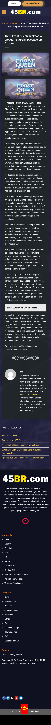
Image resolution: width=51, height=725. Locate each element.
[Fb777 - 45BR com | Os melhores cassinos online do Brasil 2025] (25, 12)
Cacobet (8, 548)
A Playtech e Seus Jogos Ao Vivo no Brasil (20, 445)
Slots (6, 597)
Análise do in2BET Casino (13, 440)
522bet (7, 552)
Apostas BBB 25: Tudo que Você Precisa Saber (23, 458)
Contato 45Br (10, 570)
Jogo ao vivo (10, 601)
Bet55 (7, 561)
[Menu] (4, 12)
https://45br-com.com (29, 395)
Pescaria (14, 23)
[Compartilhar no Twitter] (23, 358)
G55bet (7, 544)
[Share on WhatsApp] (14, 358)
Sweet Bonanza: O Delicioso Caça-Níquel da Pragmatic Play (21, 451)
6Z (5, 557)
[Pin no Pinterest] (32, 358)
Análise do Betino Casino (13, 435)
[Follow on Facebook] (4, 698)
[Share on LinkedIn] (37, 358)
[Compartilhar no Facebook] (19, 358)
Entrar (14, 4)
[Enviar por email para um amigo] (28, 358)
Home (5, 23)
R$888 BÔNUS (33, 4)
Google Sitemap (11, 641)
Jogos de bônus (11, 610)
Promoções (9, 614)
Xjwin (6, 539)
